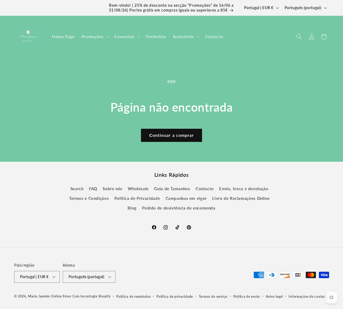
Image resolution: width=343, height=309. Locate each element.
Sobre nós (112, 188)
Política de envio (246, 296)
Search (77, 188)
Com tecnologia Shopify (91, 296)
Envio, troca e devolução (243, 188)
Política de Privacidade (137, 198)
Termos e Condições (89, 198)
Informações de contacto (309, 296)
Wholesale (138, 188)
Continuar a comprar (171, 135)
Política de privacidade (174, 296)
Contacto (205, 188)
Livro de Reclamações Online (241, 198)
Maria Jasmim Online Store (49, 296)
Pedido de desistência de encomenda (178, 208)
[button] (94, 37)
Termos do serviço (213, 296)
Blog (132, 208)
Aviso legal (274, 296)
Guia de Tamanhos (172, 188)
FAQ (93, 188)
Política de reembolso (133, 296)
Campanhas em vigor (186, 198)
